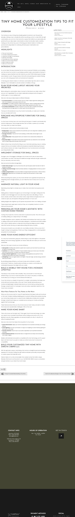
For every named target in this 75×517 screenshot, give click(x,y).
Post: (9, 11)
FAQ (49, 3)
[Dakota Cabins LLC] (9, 5)
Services (26, 3)
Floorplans (32, 3)
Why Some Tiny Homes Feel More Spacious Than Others (63, 34)
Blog (5, 11)
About (22, 3)
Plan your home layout (7, 53)
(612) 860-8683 (62, 4)
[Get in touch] (61, 436)
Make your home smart (7, 63)
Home (18, 3)
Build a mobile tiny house (7, 62)
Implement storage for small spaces (10, 56)
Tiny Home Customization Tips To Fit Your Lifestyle (20, 11)
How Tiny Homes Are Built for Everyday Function (62, 49)
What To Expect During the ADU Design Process (62, 43)
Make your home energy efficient (10, 60)
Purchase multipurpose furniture (9, 54)
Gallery (37, 3)
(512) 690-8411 (61, 6)
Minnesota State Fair (44, 3)
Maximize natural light (7, 57)
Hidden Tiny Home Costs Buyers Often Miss (63, 39)
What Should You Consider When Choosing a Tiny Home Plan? (63, 54)
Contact (19, 7)
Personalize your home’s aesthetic (10, 59)
